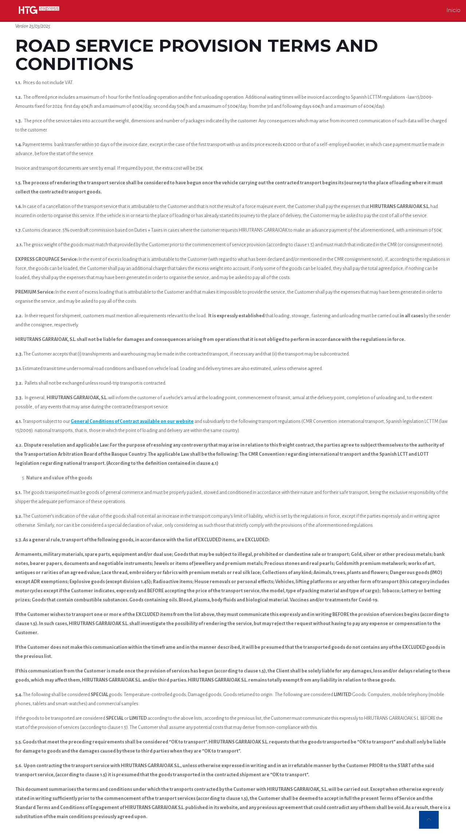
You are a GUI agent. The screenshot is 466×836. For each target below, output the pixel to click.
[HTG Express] (39, 10)
